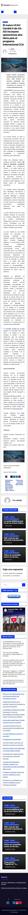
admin (12, 49)
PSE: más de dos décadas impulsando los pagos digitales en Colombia (13, 654)
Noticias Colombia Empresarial (11, 519)
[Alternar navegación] (15, 12)
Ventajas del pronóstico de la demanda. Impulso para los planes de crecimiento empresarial (14, 704)
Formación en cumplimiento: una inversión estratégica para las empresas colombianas (12, 782)
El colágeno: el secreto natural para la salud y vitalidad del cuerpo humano (13, 775)
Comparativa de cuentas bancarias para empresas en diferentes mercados (13, 756)
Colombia (6, 517)
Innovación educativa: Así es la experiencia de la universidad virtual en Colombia (13, 728)
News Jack (23, 910)
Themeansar (15, 912)
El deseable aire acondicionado (12, 739)
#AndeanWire (13, 53)
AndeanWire (4, 879)
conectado (19, 573)
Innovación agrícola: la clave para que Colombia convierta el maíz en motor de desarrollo (13, 681)
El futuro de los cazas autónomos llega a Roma (19, 482)
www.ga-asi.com (17, 408)
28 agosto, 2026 (10, 814)
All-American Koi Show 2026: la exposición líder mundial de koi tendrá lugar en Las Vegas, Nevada (9, 485)
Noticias (5, 22)
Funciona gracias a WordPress (9, 910)
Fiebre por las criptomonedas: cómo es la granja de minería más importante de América (13, 696)
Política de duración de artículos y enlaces (14, 888)
